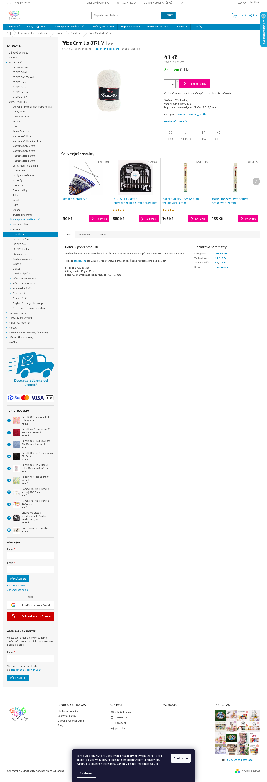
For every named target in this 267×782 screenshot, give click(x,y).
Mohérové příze (21, 274)
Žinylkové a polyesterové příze (30, 303)
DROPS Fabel (20, 72)
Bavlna (16, 229)
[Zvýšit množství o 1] (177, 82)
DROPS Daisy (20, 97)
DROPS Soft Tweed (23, 77)
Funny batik (19, 112)
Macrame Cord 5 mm (24, 151)
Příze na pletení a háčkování (24, 220)
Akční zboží (15, 62)
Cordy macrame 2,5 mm (26, 166)
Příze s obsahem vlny (24, 279)
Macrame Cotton (22, 136)
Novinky (13, 58)
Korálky (13, 328)
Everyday (18, 185)
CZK (240, 3)
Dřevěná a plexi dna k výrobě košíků (32, 107)
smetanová (221, 267)
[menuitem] (13, 27)
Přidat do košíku (197, 83)
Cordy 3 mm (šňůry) (23, 175)
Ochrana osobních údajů (158, 3)
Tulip (15, 195)
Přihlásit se (18, 578)
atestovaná (80, 261)
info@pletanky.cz (125, 712)
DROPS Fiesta (20, 92)
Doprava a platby (127, 3)
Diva (15, 126)
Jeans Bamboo (21, 131)
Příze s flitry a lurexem (25, 283)
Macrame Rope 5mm (24, 161)
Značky (13, 342)
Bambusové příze (22, 259)
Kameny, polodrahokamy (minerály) (28, 333)
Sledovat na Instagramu (240, 760)
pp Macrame (19, 170)
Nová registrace (16, 586)
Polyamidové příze (23, 288)
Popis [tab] (68, 235)
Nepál (16, 200)
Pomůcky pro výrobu (20, 318)
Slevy (61, 725)
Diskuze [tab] (102, 235)
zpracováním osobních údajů (26, 670)
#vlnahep (181, 114)
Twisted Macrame (22, 215)
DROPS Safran (21, 239)
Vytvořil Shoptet (251, 771)
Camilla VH (19, 234)
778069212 (121, 717)
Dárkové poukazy (18, 53)
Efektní (16, 269)
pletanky (120, 728)
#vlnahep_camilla (196, 114)
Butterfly (17, 180)
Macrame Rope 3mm (24, 156)
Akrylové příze (21, 224)
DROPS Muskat (22, 249)
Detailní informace (174, 121)
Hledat (168, 15)
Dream (16, 210)
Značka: (131, 49)
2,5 (216, 258)
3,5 (224, 258)
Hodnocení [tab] (84, 235)
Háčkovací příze (17, 313)
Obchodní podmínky (98, 3)
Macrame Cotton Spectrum (27, 141)
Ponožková (19, 293)
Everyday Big (20, 190)
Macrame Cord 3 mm (24, 146)
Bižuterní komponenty (21, 337)
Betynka (17, 121)
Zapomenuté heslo (17, 590)
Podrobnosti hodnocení (106, 49)
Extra (15, 205)
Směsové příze (21, 298)
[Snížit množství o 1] (177, 86)
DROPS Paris (20, 244)
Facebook (120, 723)
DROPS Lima (19, 82)
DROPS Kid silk (21, 67)
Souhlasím (181, 758)
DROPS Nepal (20, 87)
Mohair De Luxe (21, 117)
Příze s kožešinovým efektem (29, 308)
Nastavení (86, 773)
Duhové (17, 264)
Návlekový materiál (19, 323)
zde (156, 764)
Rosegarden (20, 254)
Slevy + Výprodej (18, 102)
